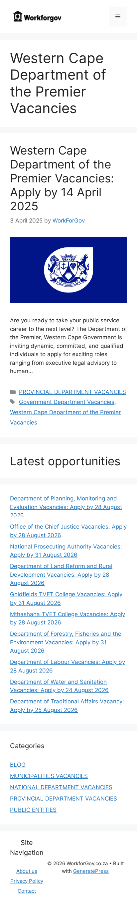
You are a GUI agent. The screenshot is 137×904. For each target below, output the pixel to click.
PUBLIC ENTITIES (33, 810)
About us (26, 871)
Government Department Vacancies (66, 402)
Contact (27, 891)
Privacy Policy (26, 881)
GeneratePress (91, 871)
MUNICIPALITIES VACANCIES (49, 776)
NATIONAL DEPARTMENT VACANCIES (61, 787)
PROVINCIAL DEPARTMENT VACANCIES (72, 392)
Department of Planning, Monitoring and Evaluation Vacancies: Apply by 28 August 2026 (66, 507)
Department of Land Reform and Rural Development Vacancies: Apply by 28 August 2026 (61, 574)
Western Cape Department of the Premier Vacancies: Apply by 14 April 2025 (62, 178)
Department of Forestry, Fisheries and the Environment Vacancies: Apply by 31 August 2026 (65, 642)
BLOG (18, 764)
